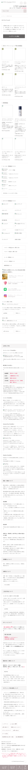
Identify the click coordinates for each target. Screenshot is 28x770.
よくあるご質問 (13, 723)
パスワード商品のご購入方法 (10, 251)
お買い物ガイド (5, 727)
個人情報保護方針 (19, 736)
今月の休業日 (23, 8)
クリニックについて (6, 730)
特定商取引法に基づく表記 (7, 736)
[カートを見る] (21, 3)
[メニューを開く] (25, 3)
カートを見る (5, 733)
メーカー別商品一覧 (4, 767)
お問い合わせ (16, 730)
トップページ (3, 16)
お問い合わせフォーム (12, 754)
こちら (18, 461)
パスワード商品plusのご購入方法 (11, 247)
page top (25, 762)
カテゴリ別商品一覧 (12, 767)
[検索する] (25, 11)
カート (25, 768)
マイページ (19, 768)
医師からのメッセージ (15, 727)
